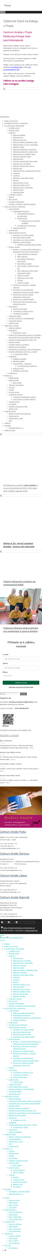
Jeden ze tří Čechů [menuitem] (11, 946)
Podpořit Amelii (10, 411)
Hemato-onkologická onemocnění (25, 161)
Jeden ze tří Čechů (11, 121)
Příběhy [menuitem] (7, 944)
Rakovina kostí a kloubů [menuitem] (21, 989)
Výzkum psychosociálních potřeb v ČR (22, 340)
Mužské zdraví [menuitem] (14, 953)
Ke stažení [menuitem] (17, 1187)
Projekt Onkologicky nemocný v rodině (23, 352)
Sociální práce (22, 218)
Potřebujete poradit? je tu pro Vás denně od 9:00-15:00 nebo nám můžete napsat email (20, 488)
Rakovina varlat (18, 147)
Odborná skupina (15, 328)
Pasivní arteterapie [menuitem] (20, 1077)
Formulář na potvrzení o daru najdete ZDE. (15, 730)
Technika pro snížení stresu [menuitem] (23, 1072)
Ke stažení (12, 404)
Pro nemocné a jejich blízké (14, 126)
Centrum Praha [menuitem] (14, 1200)
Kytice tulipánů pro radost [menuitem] (18, 1087)
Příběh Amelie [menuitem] (14, 1153)
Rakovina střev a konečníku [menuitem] (23, 963)
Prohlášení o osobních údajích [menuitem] (19, 1191)
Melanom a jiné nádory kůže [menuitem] (23, 975)
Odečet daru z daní (16, 418)
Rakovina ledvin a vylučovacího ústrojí (26, 171)
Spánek (11, 197)
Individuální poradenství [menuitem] (21, 1015)
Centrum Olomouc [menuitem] (15, 1224)
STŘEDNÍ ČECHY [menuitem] (10, 1210)
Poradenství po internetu (26, 225)
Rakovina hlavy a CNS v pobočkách (25, 145)
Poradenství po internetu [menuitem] (18, 1025)
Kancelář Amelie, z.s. (16, 428)
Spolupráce (13, 330)
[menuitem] (5, 1250)
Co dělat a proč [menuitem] (14, 951)
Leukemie (16, 173)
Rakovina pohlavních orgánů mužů (25, 152)
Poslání (11, 390)
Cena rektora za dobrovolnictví (24, 399)
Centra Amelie (14, 209)
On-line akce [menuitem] (13, 1248)
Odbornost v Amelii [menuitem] (11, 1096)
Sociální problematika (16, 202)
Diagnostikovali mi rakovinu (27, 254)
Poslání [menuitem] (11, 1156)
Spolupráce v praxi (19, 333)
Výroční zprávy (14, 392)
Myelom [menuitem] (16, 982)
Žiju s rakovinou (6, 741)
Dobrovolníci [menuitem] (13, 1202)
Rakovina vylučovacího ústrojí (23, 166)
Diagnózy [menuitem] (12, 956)
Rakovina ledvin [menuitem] (18, 987)
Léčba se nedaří (23, 275)
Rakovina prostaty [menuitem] (19, 965)
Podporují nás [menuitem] (14, 1146)
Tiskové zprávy (14, 402)
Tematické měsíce (15, 321)
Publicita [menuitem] (12, 1175)
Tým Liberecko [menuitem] (14, 1243)
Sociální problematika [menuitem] (16, 1003)
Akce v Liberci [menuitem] (14, 1241)
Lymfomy (16, 175)
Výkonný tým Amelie (16, 385)
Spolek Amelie (14, 380)
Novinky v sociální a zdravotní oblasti (22, 204)
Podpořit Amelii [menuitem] (10, 1134)
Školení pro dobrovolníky (22, 242)
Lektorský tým (18, 368)
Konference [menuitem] (13, 1129)
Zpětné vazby (14, 323)
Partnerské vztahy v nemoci (11, 764)
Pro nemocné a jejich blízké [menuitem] (14, 949)
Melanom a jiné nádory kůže (23, 178)
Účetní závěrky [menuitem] (18, 1172)
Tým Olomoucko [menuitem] (15, 1231)
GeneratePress (31, 930)
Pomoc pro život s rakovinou (14, 206)
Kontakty (7, 425)
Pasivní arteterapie (20, 309)
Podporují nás (14, 416)
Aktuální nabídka (19, 361)
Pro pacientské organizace (27, 366)
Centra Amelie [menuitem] (14, 1010)
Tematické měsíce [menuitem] (15, 1091)
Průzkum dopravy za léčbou (19, 345)
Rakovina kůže (18, 159)
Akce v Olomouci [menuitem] (15, 1229)
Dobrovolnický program (17, 233)
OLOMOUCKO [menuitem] (9, 1222)
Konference (13, 373)
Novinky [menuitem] (16, 1177)
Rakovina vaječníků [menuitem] (20, 972)
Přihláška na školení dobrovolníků (29, 245)
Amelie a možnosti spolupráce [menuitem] (20, 1137)
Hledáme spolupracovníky (18, 406)
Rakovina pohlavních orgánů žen (24, 149)
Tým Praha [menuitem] (13, 1207)
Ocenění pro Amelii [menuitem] (20, 1182)
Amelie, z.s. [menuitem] (8, 1149)
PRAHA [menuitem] (7, 1198)
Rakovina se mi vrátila (25, 278)
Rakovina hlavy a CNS (20, 183)
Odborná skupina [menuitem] (15, 1099)
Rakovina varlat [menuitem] (18, 968)
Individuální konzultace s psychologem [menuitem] (27, 1018)
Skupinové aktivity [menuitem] (19, 1020)
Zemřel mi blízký (23, 283)
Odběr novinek (9, 430)
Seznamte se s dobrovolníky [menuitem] (23, 1030)
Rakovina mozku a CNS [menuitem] (21, 984)
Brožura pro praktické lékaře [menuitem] (23, 1051)
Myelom (16, 180)
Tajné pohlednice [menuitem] (15, 1139)
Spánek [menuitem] (11, 1068)
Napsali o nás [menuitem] (18, 1184)
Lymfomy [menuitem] (16, 980)
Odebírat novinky (21, 683)
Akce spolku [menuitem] (17, 1165)
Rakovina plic (17, 168)
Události (7, 423)
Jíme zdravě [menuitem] (13, 1001)
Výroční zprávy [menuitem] (14, 1168)
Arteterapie (13, 306)
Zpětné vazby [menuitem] (14, 1080)
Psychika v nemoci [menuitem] (15, 999)
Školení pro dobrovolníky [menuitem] (22, 1034)
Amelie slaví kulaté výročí (10, 776)
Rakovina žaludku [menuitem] (19, 996)
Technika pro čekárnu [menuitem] (21, 1075)
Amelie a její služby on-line (10, 752)
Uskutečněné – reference (22, 364)
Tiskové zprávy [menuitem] (18, 1180)
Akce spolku (17, 383)
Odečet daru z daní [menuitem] (16, 1141)
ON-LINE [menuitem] (7, 1245)
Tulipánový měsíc (15, 316)
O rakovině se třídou (20, 354)
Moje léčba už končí (24, 264)
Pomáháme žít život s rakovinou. (16, 123)
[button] (4, 117)
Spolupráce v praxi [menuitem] (19, 1120)
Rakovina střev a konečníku (23, 187)
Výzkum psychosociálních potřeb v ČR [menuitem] (22, 1110)
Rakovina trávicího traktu (22, 156)
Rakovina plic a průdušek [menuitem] (22, 961)
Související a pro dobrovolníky (24, 240)
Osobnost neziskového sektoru (24, 397)
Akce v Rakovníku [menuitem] (15, 1217)
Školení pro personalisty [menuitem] (17, 1115)
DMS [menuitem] (10, 1144)
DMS (10, 421)
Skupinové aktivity (19, 228)
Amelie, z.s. (8, 375)
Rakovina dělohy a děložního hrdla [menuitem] (25, 970)
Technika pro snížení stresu (23, 311)
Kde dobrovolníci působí (22, 237)
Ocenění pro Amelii (15, 394)
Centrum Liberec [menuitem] (15, 1236)
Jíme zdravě (13, 199)
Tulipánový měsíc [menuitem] (15, 1084)
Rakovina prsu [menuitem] (18, 958)
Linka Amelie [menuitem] (13, 1022)
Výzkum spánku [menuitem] (14, 1106)
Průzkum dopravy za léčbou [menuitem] (19, 1108)
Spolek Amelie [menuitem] (14, 1163)
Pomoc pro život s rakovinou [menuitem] (14, 1008)
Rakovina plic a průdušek (22, 164)
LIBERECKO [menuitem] (8, 1233)
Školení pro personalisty (17, 347)
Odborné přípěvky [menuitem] (15, 1132)
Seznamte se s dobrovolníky (23, 235)
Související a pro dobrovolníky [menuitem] (24, 1037)
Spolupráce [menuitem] (13, 1118)
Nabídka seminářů (19, 359)
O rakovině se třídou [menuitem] (20, 1127)
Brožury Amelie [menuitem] (14, 1039)
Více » (32, 748)
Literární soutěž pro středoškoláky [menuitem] (21, 1089)
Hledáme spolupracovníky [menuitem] (18, 1160)
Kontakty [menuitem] (7, 1189)
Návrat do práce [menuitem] (15, 1094)
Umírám (20, 280)
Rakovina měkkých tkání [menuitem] (21, 991)
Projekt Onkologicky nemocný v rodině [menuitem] (23, 1125)
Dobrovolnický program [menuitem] (17, 1027)
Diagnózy (12, 133)
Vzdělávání (12, 356)
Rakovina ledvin (18, 192)
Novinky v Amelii (9, 735)
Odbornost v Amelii (11, 325)
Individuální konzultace (21, 211)
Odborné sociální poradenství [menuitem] (24, 1013)
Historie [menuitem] (12, 1151)
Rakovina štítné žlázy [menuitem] (20, 994)
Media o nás (13, 409)
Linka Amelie (13, 230)
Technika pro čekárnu (21, 314)
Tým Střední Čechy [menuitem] (16, 1219)
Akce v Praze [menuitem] (13, 1205)
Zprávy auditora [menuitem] (19, 1170)
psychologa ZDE (16, 67)
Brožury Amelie (14, 247)
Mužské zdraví (14, 130)
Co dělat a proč (14, 128)
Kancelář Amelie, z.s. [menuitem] (16, 1194)
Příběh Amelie (14, 378)
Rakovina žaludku (19, 135)
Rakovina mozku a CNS (21, 185)
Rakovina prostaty (19, 140)
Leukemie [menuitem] (16, 977)
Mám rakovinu (22, 256)
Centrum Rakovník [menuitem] (15, 1212)
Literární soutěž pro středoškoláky (21, 318)
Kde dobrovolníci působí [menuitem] (22, 1032)
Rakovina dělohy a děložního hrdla (25, 142)
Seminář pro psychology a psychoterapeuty (25, 349)
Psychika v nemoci (15, 194)
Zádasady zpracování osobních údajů (21, 687)
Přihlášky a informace (20, 371)
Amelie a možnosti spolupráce (20, 413)
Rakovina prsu (18, 137)
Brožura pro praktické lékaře (23, 299)
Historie (12, 387)
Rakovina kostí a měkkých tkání (24, 154)
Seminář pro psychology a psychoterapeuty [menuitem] (25, 1113)
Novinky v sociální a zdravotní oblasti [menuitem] (22, 1006)
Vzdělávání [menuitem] (12, 1122)
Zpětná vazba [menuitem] (18, 1082)
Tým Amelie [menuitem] (13, 1158)
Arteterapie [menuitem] (13, 1070)
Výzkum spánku (14, 342)
